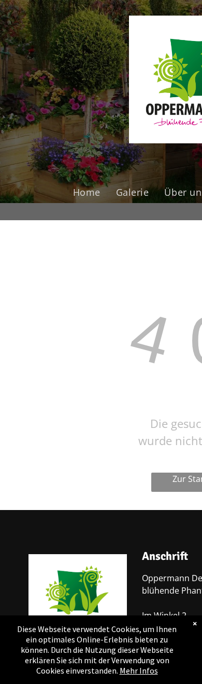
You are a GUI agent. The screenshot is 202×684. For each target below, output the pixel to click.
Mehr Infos (139, 670)
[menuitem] (86, 192)
